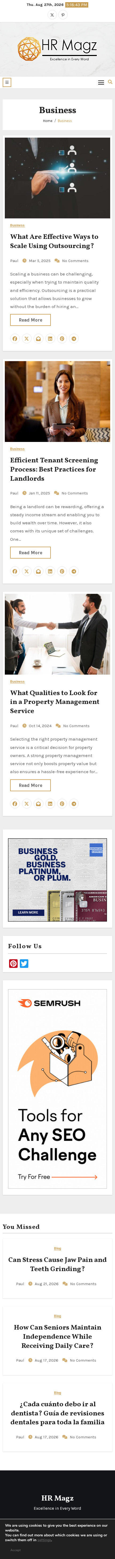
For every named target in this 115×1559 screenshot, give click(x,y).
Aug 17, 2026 (47, 1360)
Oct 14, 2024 (41, 725)
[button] (7, 82)
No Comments (75, 260)
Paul (15, 260)
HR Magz (57, 1498)
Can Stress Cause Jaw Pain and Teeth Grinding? (57, 1264)
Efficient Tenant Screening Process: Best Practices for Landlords (54, 470)
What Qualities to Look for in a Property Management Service (54, 702)
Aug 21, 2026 (47, 1283)
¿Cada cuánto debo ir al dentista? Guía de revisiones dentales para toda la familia (57, 1414)
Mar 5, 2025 (40, 260)
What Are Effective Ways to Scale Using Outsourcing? (54, 241)
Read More (30, 320)
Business (65, 121)
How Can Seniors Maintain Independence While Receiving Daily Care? (57, 1337)
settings (44, 1540)
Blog (57, 1248)
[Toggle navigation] (101, 82)
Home (47, 121)
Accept (15, 1550)
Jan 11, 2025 (40, 493)
